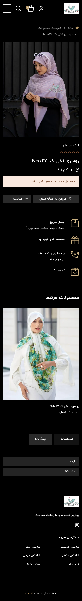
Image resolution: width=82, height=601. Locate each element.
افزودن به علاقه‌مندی (54, 199)
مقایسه (18, 199)
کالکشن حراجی (31, 555)
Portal (29, 593)
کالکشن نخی (32, 547)
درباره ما (74, 564)
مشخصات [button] (66, 439)
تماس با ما (33, 564)
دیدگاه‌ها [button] (40, 439)
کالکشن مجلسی (69, 547)
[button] (41, 8)
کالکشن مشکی (70, 555)
